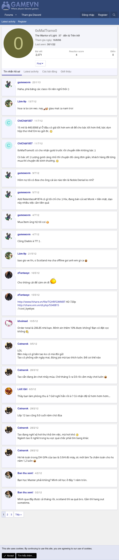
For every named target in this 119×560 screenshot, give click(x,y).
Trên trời (75, 35)
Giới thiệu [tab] (66, 71)
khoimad (23, 321)
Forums (9, 15)
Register (22, 21)
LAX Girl (22, 389)
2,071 (39, 54)
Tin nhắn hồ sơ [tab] (12, 71)
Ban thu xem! (25, 473)
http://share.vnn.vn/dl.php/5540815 (38, 305)
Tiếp (17, 514)
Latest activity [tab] (31, 71)
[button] (16, 15)
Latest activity (8, 21)
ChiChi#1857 (25, 120)
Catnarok (23, 343)
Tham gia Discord (31, 15)
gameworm (24, 82)
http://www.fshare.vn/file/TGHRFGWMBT (41, 301)
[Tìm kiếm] (113, 15)
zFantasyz (23, 273)
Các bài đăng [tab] (49, 71)
